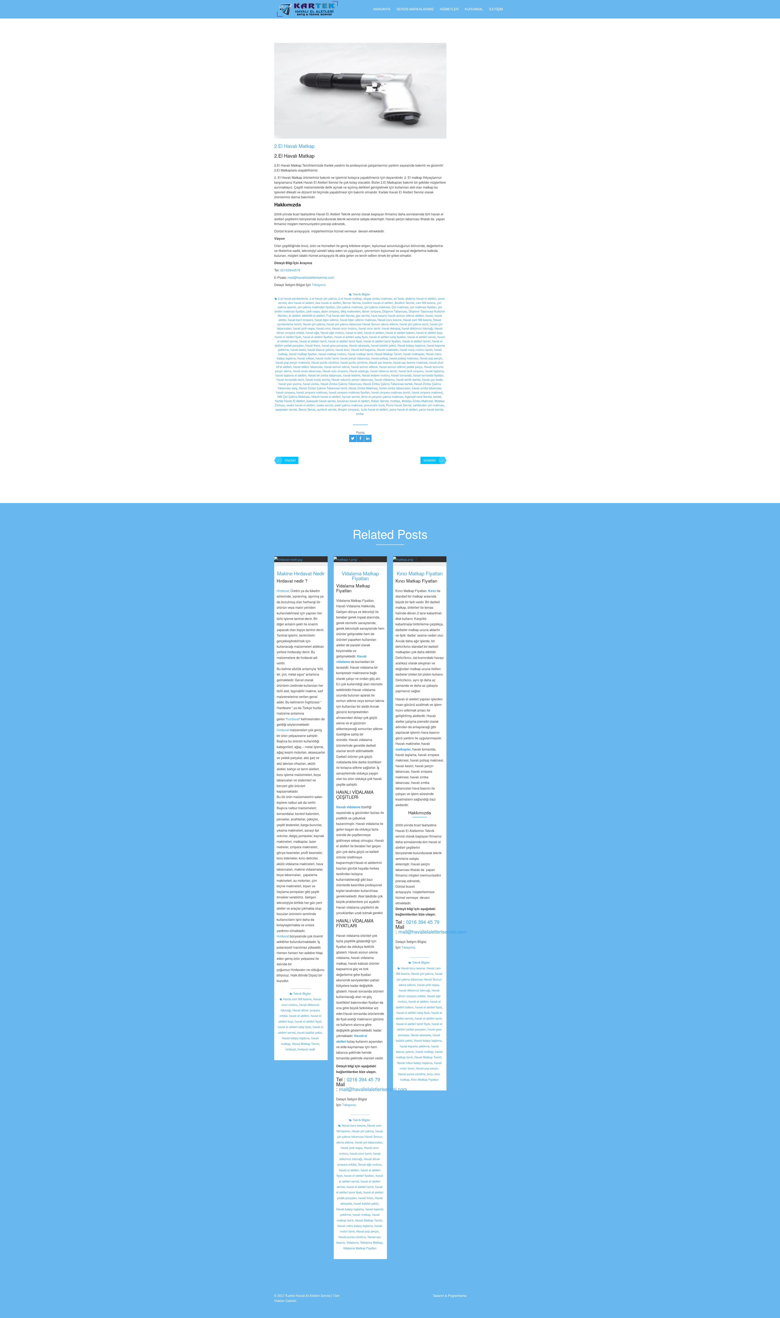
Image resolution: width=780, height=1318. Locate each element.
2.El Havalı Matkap (294, 145)
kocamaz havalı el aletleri (353, 401)
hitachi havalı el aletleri (325, 397)
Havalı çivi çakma (314, 324)
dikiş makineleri (350, 311)
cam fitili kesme (426, 303)
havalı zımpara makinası (311, 392)
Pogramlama (457, 1295)
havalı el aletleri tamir (312, 341)
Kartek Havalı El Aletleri (290, 401)
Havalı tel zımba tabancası (324, 375)
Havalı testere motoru (376, 375)
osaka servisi (324, 405)
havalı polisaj (379, 358)
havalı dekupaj (391, 328)
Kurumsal (474, 9)
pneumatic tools (374, 405)
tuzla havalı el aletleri (374, 409)
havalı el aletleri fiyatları (318, 337)
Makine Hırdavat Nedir (301, 573)
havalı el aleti (354, 333)
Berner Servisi (352, 303)
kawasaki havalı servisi (321, 401)
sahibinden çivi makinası (428, 405)
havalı (429, 315)
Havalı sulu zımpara (335, 371)
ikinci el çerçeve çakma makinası (382, 397)
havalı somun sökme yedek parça (400, 367)
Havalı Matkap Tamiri (388, 354)
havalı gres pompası (335, 345)
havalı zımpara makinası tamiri (390, 392)
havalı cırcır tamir (369, 328)
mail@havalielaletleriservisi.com (310, 277)
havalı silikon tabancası (308, 367)
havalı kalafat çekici (383, 345)
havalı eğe (312, 333)
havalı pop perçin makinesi (293, 362)
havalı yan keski (432, 380)
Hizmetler (449, 9)
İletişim (496, 9)
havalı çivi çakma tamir (414, 324)
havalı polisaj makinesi (403, 358)
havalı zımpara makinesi (427, 392)
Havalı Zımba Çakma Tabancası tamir (323, 388)
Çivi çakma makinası (350, 307)
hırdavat (291, 1049)
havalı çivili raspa (304, 328)
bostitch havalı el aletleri (377, 303)
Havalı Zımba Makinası (363, 388)
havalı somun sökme (364, 367)
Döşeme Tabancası (394, 311)
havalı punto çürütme (353, 362)
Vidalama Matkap (371, 1242)
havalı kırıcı (343, 350)
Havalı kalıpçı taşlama (411, 345)
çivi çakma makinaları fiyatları (316, 307)
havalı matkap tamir (360, 354)
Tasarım (438, 1295)
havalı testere (351, 375)
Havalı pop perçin (431, 358)
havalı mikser (305, 358)
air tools (399, 298)
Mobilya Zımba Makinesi (417, 401)
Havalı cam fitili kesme (417, 320)
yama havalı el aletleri (403, 409)
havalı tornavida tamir (290, 380)
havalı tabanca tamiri (383, 371)
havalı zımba (311, 384)
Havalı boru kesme (390, 320)
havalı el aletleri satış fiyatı (351, 337)
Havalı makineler (387, 350)
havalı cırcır (323, 328)
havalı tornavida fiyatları (428, 375)
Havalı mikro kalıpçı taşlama (355, 1226)
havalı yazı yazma (289, 384)
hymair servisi (351, 397)
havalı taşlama (434, 371)
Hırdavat (283, 590)
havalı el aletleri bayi (429, 333)
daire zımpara (330, 311)
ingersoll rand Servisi (418, 397)
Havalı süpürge (359, 371)
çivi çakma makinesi (377, 307)
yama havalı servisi (431, 409)
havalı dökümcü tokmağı (417, 328)
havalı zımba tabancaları (394, 388)
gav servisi (362, 315)
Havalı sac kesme (380, 362)
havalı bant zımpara (300, 320)
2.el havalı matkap (350, 298)
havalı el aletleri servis (421, 337)
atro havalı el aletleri (301, 303)
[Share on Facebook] (360, 438)
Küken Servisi (380, 401)
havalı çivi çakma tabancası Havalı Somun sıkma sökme (362, 324)
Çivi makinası (400, 307)
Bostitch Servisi (404, 303)
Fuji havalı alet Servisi (340, 315)
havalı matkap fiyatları (303, 354)
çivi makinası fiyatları (423, 307)
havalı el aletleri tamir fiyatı (345, 341)
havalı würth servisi (408, 380)
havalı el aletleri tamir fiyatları (382, 341)
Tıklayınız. (319, 284)
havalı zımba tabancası (426, 388)
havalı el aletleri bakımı (400, 333)
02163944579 (290, 270)
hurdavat (293, 719)
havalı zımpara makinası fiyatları (349, 392)
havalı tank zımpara (411, 371)
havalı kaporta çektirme (415, 1046)
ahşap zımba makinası (377, 298)
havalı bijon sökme (326, 320)
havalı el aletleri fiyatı (288, 337)
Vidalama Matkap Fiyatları (360, 576)
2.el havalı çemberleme (293, 298)
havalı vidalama (384, 380)
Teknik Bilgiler (361, 294)
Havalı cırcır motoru (344, 328)
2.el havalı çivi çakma (323, 298)
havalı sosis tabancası (307, 371)
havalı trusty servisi (318, 380)
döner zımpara (371, 311)
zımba (360, 414)
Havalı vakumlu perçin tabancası (352, 380)
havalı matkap (361, 1215)
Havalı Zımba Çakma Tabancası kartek (388, 384)
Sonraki (429, 460)
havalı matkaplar (413, 354)
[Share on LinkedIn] (368, 438)
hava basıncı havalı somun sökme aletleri (397, 315)
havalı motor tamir (327, 358)
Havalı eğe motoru (332, 333)
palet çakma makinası (349, 405)
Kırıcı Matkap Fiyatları (420, 573)
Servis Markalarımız (415, 9)
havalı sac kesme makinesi (410, 362)
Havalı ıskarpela (359, 345)
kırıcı (430, 1074)
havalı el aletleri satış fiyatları (387, 337)
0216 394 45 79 (363, 1079)
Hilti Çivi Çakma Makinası (293, 397)
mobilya (395, 401)
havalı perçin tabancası (355, 358)
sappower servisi (286, 409)
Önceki (290, 460)
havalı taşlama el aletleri (290, 375)
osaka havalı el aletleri (300, 405)
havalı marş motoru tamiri (416, 350)
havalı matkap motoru (332, 354)
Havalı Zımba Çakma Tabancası (341, 384)
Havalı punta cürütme (325, 362)
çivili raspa (313, 311)
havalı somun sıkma (337, 367)
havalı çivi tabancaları (368, 1142)
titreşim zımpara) (348, 409)
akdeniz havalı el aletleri (420, 298)
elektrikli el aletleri (313, 315)
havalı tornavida (401, 375)
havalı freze (312, 345)
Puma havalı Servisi (398, 405)
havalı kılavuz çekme (321, 350)
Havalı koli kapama (363, 350)
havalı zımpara (285, 392)
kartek (437, 397)
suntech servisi (326, 409)
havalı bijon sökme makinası (358, 320)
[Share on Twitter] (352, 438)
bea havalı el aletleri (328, 303)
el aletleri (294, 315)
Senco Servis (307, 409)
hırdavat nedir (306, 1049)
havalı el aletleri (374, 333)
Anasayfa (381, 9)
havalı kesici (298, 350)
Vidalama (353, 1242)
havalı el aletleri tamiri (416, 341)
